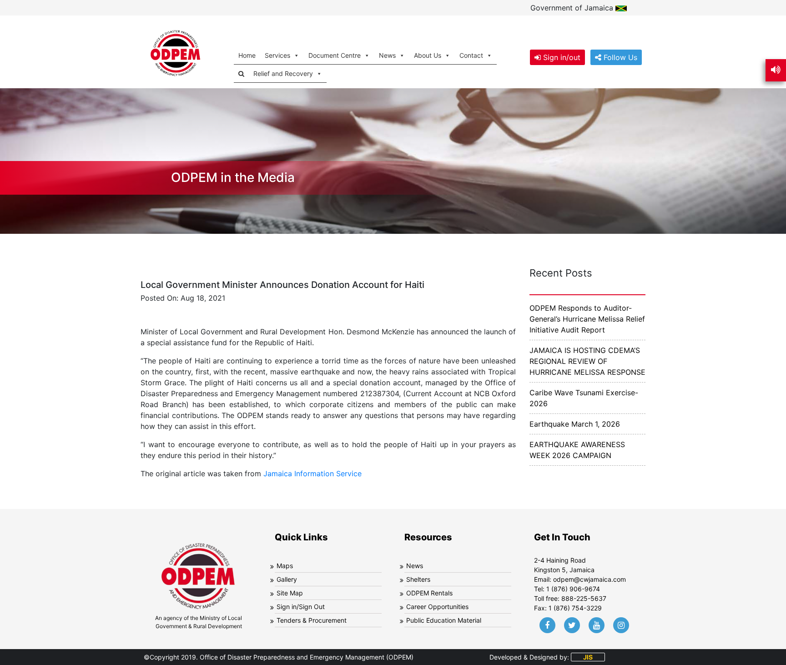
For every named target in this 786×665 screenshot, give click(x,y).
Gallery (287, 579)
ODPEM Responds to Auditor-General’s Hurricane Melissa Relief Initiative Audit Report (587, 318)
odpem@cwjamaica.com (589, 579)
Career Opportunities (437, 606)
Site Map (290, 593)
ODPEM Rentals (429, 593)
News (414, 565)
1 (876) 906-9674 (573, 589)
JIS (588, 657)
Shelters (418, 579)
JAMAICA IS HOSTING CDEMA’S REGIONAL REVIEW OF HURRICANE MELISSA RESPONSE (587, 361)
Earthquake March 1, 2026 (574, 423)
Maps (285, 565)
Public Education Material (443, 620)
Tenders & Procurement (312, 620)
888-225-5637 (583, 598)
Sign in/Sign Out (301, 606)
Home (247, 55)
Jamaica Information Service (312, 473)
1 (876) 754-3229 (575, 608)
